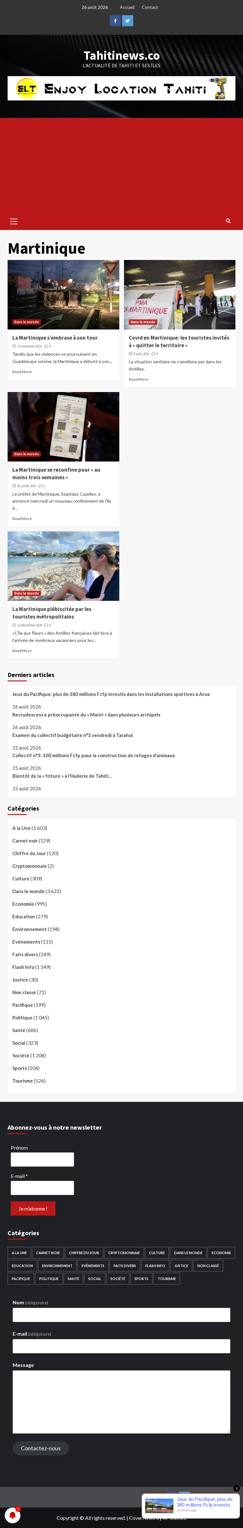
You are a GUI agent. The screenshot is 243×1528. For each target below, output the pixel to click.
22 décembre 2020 (29, 625)
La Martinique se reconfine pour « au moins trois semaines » (56, 473)
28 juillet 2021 (26, 486)
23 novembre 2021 (29, 346)
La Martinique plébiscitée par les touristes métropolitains (51, 613)
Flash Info (23, 967)
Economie (23, 904)
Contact (150, 7)
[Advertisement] (121, 165)
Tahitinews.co (122, 55)
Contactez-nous (41, 1448)
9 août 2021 (141, 354)
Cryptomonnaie (29, 866)
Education (23, 916)
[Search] (228, 220)
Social (18, 1043)
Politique (22, 1017)
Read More (22, 371)
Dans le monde (26, 322)
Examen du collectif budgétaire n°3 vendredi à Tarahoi (72, 735)
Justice (20, 979)
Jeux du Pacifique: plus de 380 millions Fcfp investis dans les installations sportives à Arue (111, 694)
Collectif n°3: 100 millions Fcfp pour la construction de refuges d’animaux (93, 755)
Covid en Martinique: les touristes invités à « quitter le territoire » (179, 341)
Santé (18, 1030)
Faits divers (25, 954)
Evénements (26, 942)
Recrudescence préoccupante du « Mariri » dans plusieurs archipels (86, 714)
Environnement (29, 929)
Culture (20, 878)
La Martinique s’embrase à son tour (55, 337)
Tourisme (22, 1081)
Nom (30, 1302)
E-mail (19, 1176)
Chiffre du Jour (29, 853)
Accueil (127, 7)
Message (23, 1365)
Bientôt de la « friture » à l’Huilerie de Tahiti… (62, 776)
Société (20, 1055)
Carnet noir (25, 840)
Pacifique (22, 1005)
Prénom (19, 1147)
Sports (19, 1068)
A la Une (21, 828)
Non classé (24, 992)
